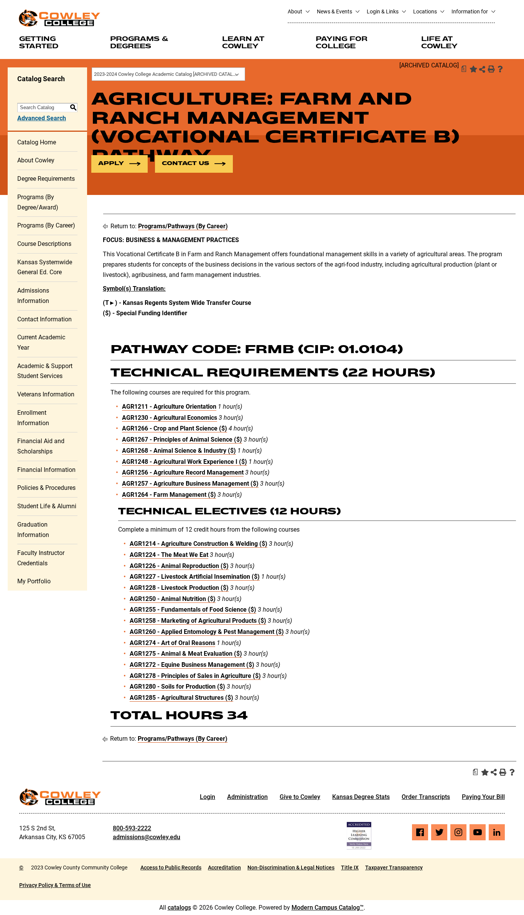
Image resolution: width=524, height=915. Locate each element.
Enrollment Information (33, 418)
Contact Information (44, 319)
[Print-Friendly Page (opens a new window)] (491, 68)
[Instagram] (458, 832)
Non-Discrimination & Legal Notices (291, 867)
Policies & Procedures (46, 487)
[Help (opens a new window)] (500, 68)
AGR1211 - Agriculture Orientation (169, 406)
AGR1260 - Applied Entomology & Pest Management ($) (207, 631)
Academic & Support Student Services (45, 371)
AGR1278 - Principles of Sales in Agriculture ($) (195, 675)
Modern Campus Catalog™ (328, 907)
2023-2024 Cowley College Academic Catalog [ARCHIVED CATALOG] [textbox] (167, 74)
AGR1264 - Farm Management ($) (169, 494)
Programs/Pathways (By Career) (183, 226)
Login (207, 796)
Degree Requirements (46, 178)
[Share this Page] (482, 69)
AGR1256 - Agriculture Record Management (183, 472)
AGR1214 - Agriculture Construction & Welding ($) (198, 543)
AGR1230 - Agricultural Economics (169, 417)
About (295, 11)
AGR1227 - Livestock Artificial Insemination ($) (195, 576)
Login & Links (383, 11)
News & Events (335, 11)
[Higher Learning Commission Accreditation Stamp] (359, 836)
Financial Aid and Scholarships (40, 446)
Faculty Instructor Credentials (40, 558)
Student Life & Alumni (46, 506)
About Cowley (35, 160)
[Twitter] (439, 832)
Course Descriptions (44, 243)
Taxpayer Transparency (394, 867)
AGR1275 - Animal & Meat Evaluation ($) (186, 653)
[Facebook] (420, 832)
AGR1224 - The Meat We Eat (169, 554)
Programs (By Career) (46, 225)
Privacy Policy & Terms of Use (55, 885)
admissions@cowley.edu (146, 837)
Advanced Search (41, 118)
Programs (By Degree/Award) (37, 202)
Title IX (350, 867)
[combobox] (168, 74)
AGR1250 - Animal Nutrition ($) (173, 598)
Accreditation (224, 867)
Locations (425, 11)
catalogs (179, 907)
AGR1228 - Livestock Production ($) (179, 587)
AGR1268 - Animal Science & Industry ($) (179, 450)
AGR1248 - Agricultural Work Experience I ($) (184, 461)
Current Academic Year (41, 342)
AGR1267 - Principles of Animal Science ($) (182, 439)
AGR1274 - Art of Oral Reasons (172, 643)
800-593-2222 (132, 828)
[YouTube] (478, 832)
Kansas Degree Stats (361, 796)
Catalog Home (36, 142)
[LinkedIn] (497, 832)
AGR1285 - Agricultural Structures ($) (181, 697)
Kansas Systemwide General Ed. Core (44, 267)
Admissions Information (33, 295)
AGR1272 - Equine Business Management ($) (192, 664)
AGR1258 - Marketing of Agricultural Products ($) (198, 620)
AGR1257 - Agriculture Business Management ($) (190, 483)
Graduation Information (33, 530)
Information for (470, 11)
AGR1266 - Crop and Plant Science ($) (174, 428)
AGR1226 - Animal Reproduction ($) (179, 566)
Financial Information (46, 469)
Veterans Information (45, 394)
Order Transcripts (426, 796)
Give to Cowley (300, 796)
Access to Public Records (170, 867)
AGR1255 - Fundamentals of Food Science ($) (193, 609)
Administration (247, 796)
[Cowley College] (59, 18)
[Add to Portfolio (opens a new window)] (472, 68)
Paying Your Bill (483, 796)
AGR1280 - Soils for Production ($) (177, 686)
